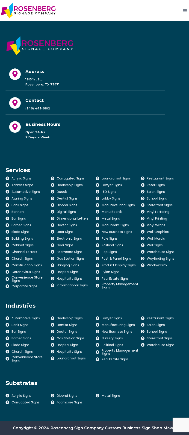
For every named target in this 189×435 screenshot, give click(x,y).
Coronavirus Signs (26, 272)
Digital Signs (66, 211)
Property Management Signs (120, 286)
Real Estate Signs (115, 278)
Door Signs (65, 231)
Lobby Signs (111, 198)
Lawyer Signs (112, 185)
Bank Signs (20, 205)
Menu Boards (112, 211)
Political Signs (112, 245)
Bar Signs (19, 218)
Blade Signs (21, 231)
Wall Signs (155, 245)
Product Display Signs (119, 265)
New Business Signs (117, 231)
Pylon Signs (110, 272)
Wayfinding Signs (160, 258)
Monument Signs (115, 225)
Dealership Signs (70, 185)
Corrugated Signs (71, 178)
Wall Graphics (158, 231)
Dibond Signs (67, 205)
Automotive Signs (26, 191)
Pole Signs (110, 238)
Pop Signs (109, 252)
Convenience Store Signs (27, 279)
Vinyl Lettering (158, 211)
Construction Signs (27, 265)
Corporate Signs (24, 286)
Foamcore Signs (70, 252)
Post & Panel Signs (116, 258)
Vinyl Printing (157, 218)
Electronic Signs (69, 238)
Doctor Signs (67, 225)
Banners (18, 211)
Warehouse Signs (160, 252)
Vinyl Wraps (156, 225)
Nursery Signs (112, 338)
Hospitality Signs (70, 278)
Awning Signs (22, 198)
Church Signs (22, 258)
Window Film (157, 265)
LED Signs (109, 191)
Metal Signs (111, 218)
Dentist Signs (67, 198)
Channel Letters (24, 252)
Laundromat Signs (116, 178)
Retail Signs (156, 185)
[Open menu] (184, 10)
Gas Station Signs (71, 258)
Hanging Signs (68, 265)
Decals (62, 191)
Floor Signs (65, 245)
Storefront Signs (160, 205)
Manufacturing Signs (118, 205)
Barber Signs (21, 225)
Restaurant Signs (160, 178)
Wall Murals (156, 238)
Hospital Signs (68, 272)
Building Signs (22, 238)
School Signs (157, 198)
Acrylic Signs (21, 178)
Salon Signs (156, 191)
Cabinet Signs (23, 245)
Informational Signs (72, 285)
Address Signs (22, 185)
